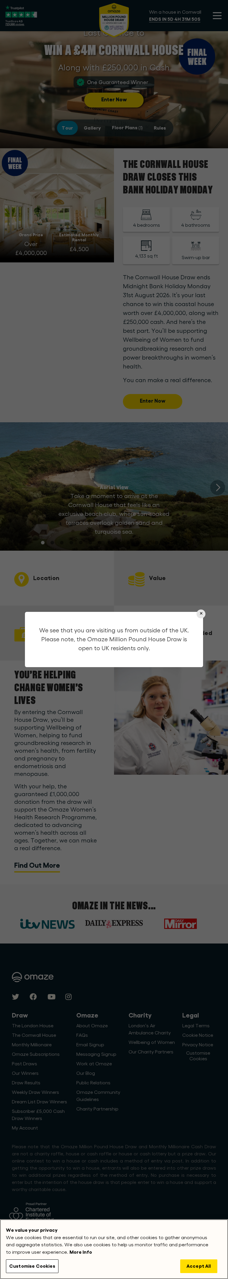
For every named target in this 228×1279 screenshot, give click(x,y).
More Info (80, 1252)
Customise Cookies (32, 1266)
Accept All (198, 1266)
